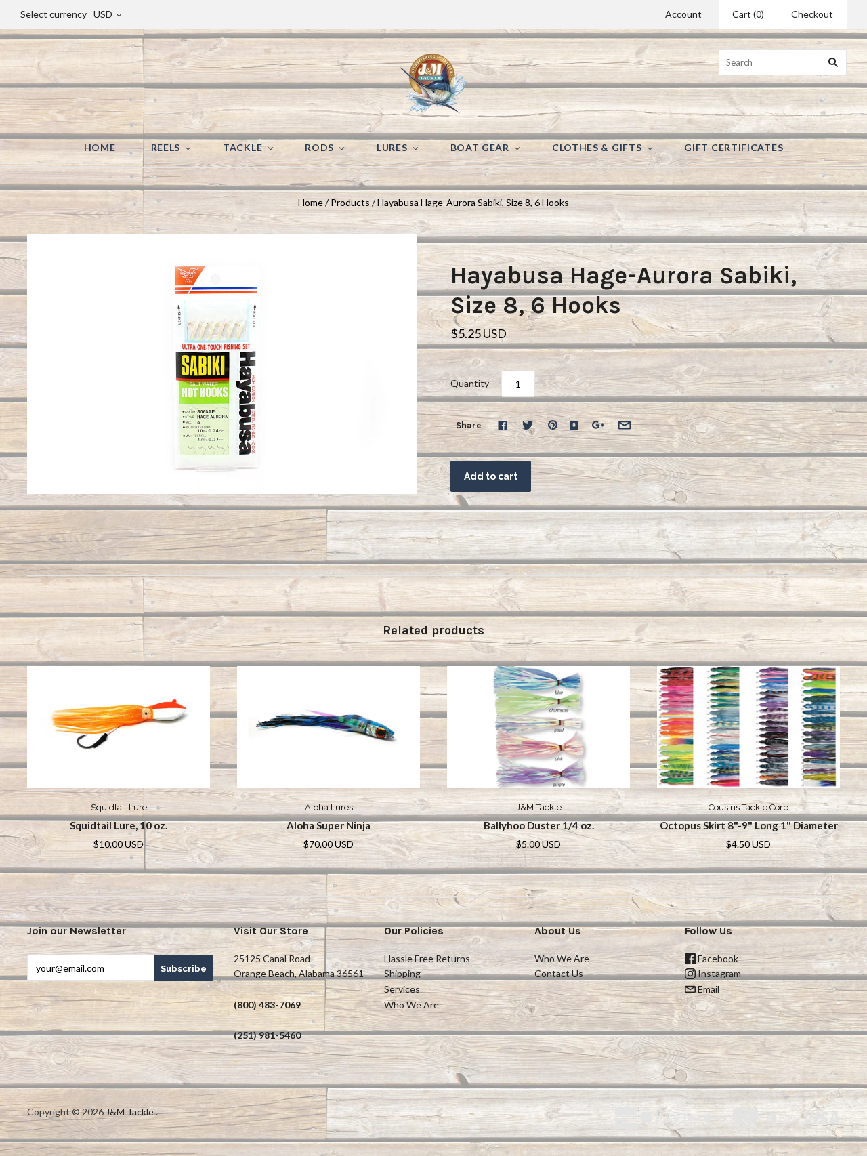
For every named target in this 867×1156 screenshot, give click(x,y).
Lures (392, 147)
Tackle (242, 147)
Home (100, 147)
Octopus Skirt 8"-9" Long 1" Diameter (749, 825)
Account (683, 14)
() (748, 14)
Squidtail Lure (119, 807)
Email (707, 989)
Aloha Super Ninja (329, 825)
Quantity (469, 383)
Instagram (718, 973)
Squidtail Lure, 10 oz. (118, 825)
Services (402, 989)
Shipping (402, 973)
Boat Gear (479, 147)
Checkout (812, 14)
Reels (166, 147)
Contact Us (558, 973)
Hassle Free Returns (427, 958)
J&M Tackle (539, 807)
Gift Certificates (733, 147)
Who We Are (411, 1004)
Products (350, 202)
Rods (319, 147)
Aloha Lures (329, 807)
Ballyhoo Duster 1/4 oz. (539, 825)
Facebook (717, 958)
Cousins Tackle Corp (748, 807)
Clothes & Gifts (597, 147)
